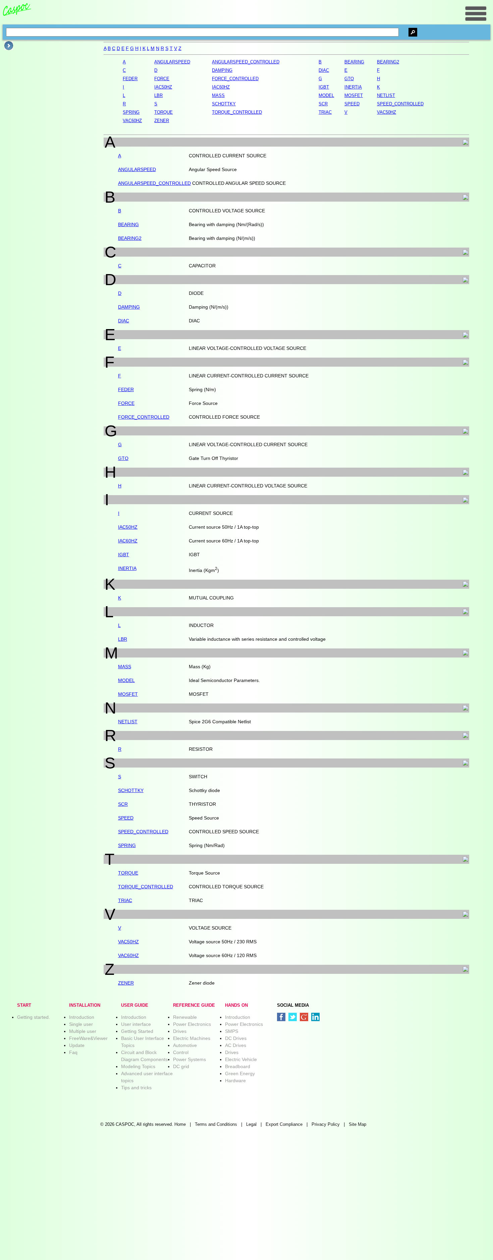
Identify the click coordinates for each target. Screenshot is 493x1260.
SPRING (127, 845)
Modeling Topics (138, 1066)
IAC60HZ (128, 540)
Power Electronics (192, 1024)
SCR (123, 804)
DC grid (181, 1066)
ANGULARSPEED (137, 169)
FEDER (126, 389)
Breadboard (237, 1066)
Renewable (185, 1017)
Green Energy (240, 1073)
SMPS (231, 1031)
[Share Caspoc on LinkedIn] (315, 1017)
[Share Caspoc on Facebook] (281, 1017)
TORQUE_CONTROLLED (145, 886)
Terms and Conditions (216, 1124)
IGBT (123, 554)
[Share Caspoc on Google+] (304, 1017)
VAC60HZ (128, 955)
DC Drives (235, 1038)
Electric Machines (191, 1038)
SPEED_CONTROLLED (143, 831)
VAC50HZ (128, 941)
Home (180, 1124)
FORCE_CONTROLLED (143, 417)
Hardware (235, 1080)
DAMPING (129, 307)
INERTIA (127, 568)
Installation (84, 1005)
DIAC (123, 320)
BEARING (128, 224)
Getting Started (137, 1031)
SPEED (125, 818)
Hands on (236, 1005)
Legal (251, 1124)
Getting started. (33, 1017)
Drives (179, 1031)
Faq (73, 1052)
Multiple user (82, 1031)
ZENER (126, 983)
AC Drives (235, 1045)
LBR (122, 639)
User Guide (134, 1005)
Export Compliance (284, 1124)
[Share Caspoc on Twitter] (292, 1017)
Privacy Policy (326, 1124)
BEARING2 (130, 238)
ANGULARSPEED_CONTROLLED (154, 183)
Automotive (185, 1045)
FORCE (126, 403)
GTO (123, 458)
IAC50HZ (128, 527)
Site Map (357, 1124)
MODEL (126, 680)
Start (24, 1005)
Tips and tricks (136, 1087)
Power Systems (189, 1059)
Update (77, 1045)
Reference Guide (194, 1005)
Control (180, 1052)
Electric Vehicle (241, 1059)
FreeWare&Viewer (88, 1038)
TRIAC (125, 900)
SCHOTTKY (131, 790)
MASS (124, 666)
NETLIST (128, 721)
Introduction (81, 1017)
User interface (136, 1024)
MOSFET (128, 694)
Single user (81, 1024)
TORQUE (128, 873)
